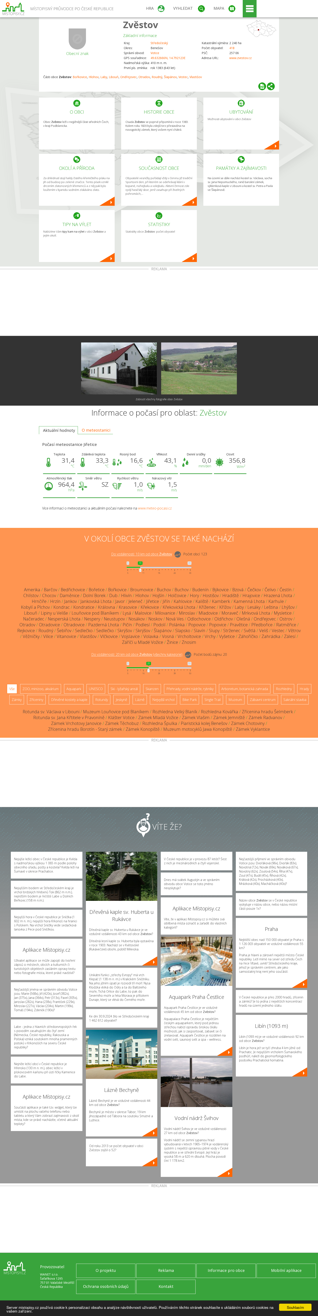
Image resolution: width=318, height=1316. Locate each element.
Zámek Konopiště (143, 729)
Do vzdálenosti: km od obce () (136, 654)
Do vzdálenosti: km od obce (141, 554)
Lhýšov (288, 607)
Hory (194, 595)
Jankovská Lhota (96, 601)
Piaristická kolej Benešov (204, 723)
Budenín (200, 590)
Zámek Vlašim (196, 717)
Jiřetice (152, 601)
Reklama (166, 1270)
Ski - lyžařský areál (124, 688)
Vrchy (210, 636)
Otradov (144, 77)
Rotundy (101, 699)
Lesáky (253, 607)
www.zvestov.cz (240, 58)
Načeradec (33, 619)
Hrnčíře (39, 601)
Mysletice (283, 613)
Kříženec (207, 607)
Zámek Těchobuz (122, 723)
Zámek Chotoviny (248, 723)
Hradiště (230, 595)
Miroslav (187, 613)
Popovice (197, 625)
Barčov (50, 590)
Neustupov (114, 619)
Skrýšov (124, 630)
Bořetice (96, 590)
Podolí (159, 625)
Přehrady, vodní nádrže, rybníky (190, 688)
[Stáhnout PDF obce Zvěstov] (262, 86)
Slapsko (182, 630)
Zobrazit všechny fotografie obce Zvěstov (159, 399)
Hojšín (158, 595)
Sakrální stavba (294, 699)
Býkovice (220, 590)
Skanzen (152, 688)
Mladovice (208, 613)
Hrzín (55, 601)
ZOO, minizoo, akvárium (40, 688)
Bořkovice (80, 77)
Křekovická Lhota (179, 607)
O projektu (106, 1270)
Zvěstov (140, 24)
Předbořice (262, 625)
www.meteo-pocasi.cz (155, 508)
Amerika (32, 590)
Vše (12, 688)
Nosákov (136, 619)
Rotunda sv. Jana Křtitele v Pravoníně (68, 717)
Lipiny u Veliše (54, 613)
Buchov (164, 590)
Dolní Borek (94, 595)
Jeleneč (135, 601)
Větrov (294, 630)
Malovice (143, 613)
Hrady (304, 688)
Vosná (168, 636)
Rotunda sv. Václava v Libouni (51, 712)
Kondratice (83, 607)
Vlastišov (196, 77)
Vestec (183, 77)
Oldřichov (223, 619)
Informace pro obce (226, 1270)
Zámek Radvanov (265, 717)
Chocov (49, 595)
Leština (271, 607)
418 (231, 48)
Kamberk (221, 601)
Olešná (243, 619)
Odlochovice (199, 619)
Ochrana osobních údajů (105, 1286)
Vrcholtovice (189, 636)
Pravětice (239, 625)
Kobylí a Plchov (35, 607)
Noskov (155, 619)
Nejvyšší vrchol (163, 699)
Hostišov (211, 595)
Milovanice (165, 613)
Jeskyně (121, 699)
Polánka (177, 625)
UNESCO (96, 688)
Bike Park (189, 699)
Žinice (172, 642)
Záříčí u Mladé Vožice (142, 642)
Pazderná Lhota (103, 625)
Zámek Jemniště (229, 717)
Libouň (114, 77)
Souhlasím (295, 1307)
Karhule (276, 601)
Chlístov (31, 595)
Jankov (70, 601)
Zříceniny (36, 699)
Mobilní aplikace (286, 1270)
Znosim (189, 642)
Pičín (127, 625)
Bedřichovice (73, 590)
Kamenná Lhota (249, 601)
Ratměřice (286, 625)
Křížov (225, 607)
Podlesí (143, 625)
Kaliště (202, 601)
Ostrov (285, 619)
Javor (120, 601)
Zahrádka (271, 636)
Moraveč (230, 613)
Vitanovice (66, 636)
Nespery (92, 619)
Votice (155, 53)
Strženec (231, 630)
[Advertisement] (159, 303)
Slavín (199, 630)
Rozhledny (284, 688)
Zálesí (290, 636)
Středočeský (159, 43)
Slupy (214, 630)
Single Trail (212, 699)
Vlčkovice (109, 636)
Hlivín (126, 595)
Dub (113, 595)
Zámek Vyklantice (253, 729)
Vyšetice (227, 636)
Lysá (127, 613)
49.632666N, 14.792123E (168, 58)
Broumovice (141, 590)
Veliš (263, 630)
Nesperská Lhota (64, 619)
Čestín (285, 590)
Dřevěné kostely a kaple (69, 699)
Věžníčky (31, 636)
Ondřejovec (128, 77)
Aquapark (73, 688)
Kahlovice (183, 601)
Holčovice (177, 595)
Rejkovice (26, 630)
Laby (103, 77)
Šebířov (64, 630)
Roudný (157, 77)
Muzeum (235, 699)
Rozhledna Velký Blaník (175, 712)
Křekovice (150, 607)
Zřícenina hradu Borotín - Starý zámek (85, 729)
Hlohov (94, 77)
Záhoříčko (248, 636)
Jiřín (166, 601)
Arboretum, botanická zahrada (244, 688)
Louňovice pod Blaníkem (95, 613)
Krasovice (128, 607)
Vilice (48, 636)
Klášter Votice (121, 717)
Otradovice (49, 625)
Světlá (249, 630)
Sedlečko (84, 630)
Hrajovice (251, 595)
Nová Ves (175, 619)
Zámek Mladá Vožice (158, 717)
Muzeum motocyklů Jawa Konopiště (197, 729)
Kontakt (166, 1286)
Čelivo (270, 590)
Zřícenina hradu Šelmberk (267, 712)
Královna (106, 607)
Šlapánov (170, 77)
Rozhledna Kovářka (219, 712)
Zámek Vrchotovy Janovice (76, 723)
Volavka (150, 636)
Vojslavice (130, 636)
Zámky (17, 699)
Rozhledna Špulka (159, 723)
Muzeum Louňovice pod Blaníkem (116, 712)
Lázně (140, 699)
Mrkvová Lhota (256, 613)
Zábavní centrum (263, 699)
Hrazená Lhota (278, 595)
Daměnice (69, 595)
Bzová (238, 590)
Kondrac (61, 607)
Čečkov (254, 590)
